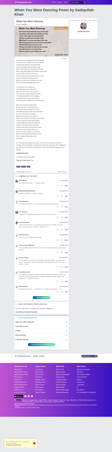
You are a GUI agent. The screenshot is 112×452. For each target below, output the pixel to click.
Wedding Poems (40, 382)
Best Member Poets (20, 382)
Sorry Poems (39, 387)
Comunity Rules (38, 401)
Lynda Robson (24, 201)
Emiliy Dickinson (61, 382)
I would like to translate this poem (26, 312)
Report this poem (62, 171)
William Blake (60, 387)
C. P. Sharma (23, 212)
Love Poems (39, 369)
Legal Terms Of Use (58, 401)
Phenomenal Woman (83, 369)
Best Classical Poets (20, 384)
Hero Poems (39, 390)
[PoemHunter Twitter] (29, 396)
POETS (42, 356)
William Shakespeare (62, 374)
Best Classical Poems (21, 374)
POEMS (35, 356)
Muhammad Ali (24, 235)
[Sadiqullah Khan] (83, 25)
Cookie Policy (43, 400)
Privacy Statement (53, 400)
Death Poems (39, 374)
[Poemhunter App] (18, 396)
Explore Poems (19, 387)
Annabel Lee (81, 382)
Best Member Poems (20, 372)
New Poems (18, 377)
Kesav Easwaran (24, 222)
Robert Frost (60, 369)
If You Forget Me (82, 377)
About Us (24, 400)
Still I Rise (80, 372)
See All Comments (41, 297)
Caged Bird (80, 384)
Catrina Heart (23, 286)
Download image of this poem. (23, 171)
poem (18, 166)
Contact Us (62, 400)
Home (54, 2)
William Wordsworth (62, 392)
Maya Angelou (60, 372)
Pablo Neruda (60, 377)
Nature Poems (39, 384)
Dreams (79, 379)
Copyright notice (33, 400)
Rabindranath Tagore (62, 390)
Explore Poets (18, 390)
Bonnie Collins (24, 257)
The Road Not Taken (83, 374)
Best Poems (18, 369)
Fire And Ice (80, 390)
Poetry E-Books (40, 392)
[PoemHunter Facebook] (25, 396)
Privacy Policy (48, 401)
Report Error (73, 400)
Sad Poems (39, 377)
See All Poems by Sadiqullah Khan (41, 344)
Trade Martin (23, 180)
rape (28, 166)
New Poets (17, 379)
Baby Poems (39, 372)
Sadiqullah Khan (22, 153)
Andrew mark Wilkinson (27, 245)
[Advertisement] (26, 434)
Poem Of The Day (20, 392)
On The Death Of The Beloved (86, 392)
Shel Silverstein (61, 384)
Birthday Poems (40, 379)
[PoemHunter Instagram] (32, 396)
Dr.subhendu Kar (24, 272)
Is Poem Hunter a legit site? (86, 400)
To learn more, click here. (13, 445)
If (77, 387)
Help (67, 400)
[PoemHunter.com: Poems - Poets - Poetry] (22, 2)
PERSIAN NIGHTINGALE (27, 191)
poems (23, 166)
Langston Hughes (61, 379)
